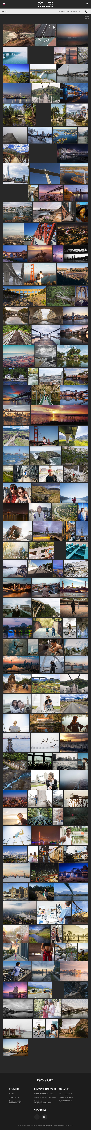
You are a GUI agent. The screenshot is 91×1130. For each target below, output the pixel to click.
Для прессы (14, 1097)
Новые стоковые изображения (15, 1102)
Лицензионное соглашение (45, 1097)
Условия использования (43, 1094)
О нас (11, 1094)
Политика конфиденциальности (43, 1102)
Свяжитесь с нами (66, 1097)
